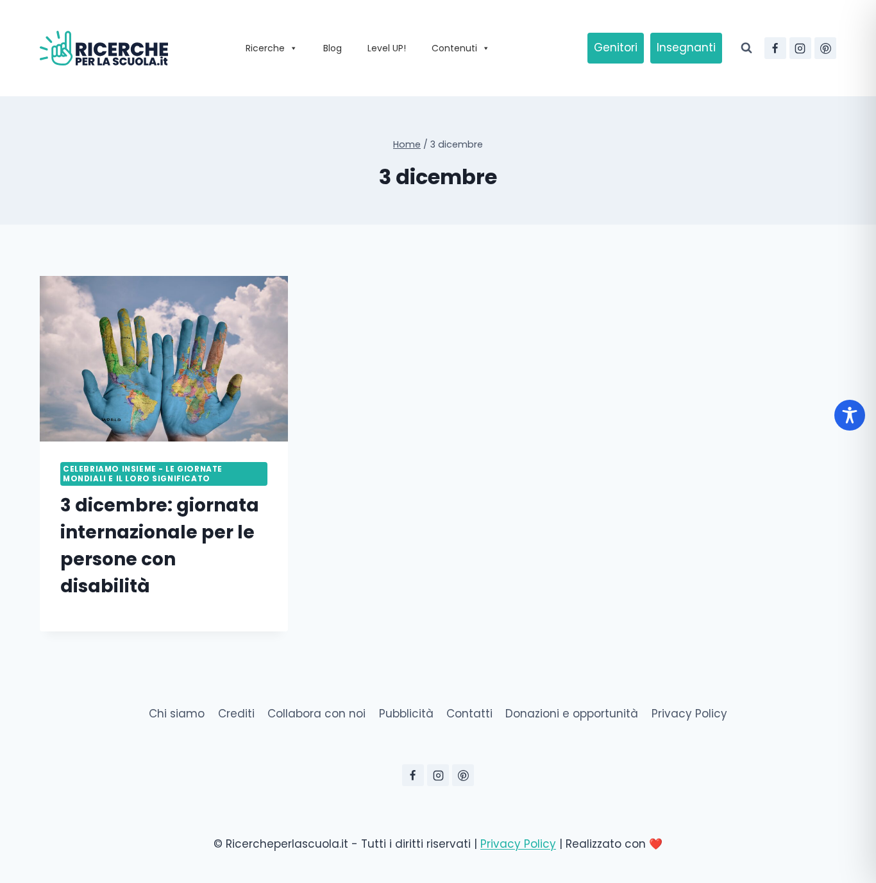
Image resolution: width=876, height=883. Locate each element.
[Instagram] (800, 48)
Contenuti (454, 48)
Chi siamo (177, 713)
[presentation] (164, 359)
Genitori (615, 47)
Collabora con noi (316, 713)
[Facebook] (775, 48)
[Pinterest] (825, 48)
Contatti (469, 713)
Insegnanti (686, 47)
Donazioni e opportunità (571, 713)
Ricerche (265, 48)
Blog (332, 48)
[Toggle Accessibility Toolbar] (849, 415)
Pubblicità (406, 713)
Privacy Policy (689, 713)
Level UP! (386, 48)
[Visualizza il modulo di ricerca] (746, 48)
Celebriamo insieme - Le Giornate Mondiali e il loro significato (143, 473)
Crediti (236, 713)
